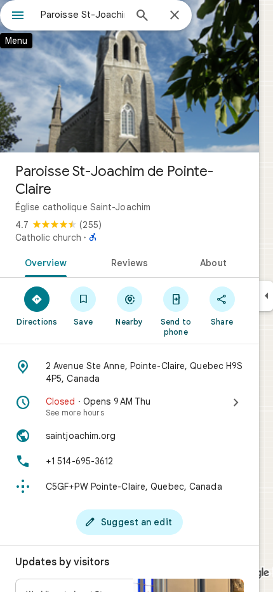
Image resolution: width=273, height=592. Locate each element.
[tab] (43, 261)
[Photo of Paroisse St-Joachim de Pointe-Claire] (129, 76)
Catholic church (48, 237)
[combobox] (82, 14)
